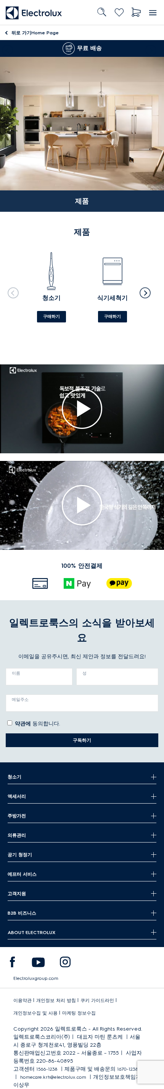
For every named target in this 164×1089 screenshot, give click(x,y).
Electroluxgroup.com (35, 978)
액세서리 (17, 796)
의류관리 (17, 835)
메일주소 (20, 699)
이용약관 (22, 1000)
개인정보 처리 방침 (56, 1000)
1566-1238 (47, 1069)
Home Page (35, 32)
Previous (6, 48)
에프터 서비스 (22, 874)
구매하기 (51, 316)
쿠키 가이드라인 (97, 1000)
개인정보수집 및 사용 (35, 1013)
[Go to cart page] (136, 12)
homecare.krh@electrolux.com (53, 1077)
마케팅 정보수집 (79, 1013)
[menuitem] (12, 964)
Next (152, 48)
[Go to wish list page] (119, 12)
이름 (16, 673)
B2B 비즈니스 (22, 913)
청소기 (14, 777)
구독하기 (82, 740)
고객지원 (17, 893)
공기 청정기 (20, 854)
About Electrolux (31, 932)
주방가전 (17, 815)
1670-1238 (127, 1069)
